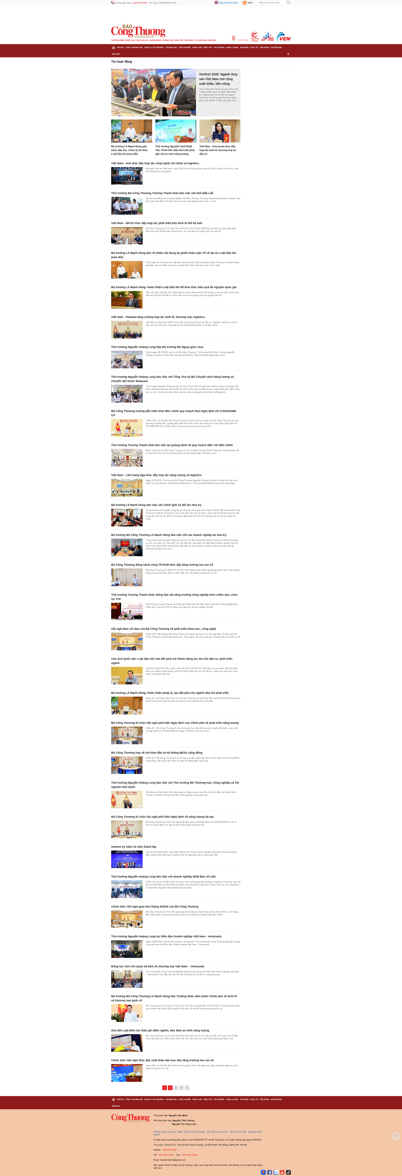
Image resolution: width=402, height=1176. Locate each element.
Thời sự (120, 47)
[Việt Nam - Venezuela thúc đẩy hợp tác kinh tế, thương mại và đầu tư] (219, 131)
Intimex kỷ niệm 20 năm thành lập (133, 846)
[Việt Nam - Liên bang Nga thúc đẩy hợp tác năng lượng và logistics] (127, 488)
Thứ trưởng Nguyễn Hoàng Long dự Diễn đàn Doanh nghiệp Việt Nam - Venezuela (166, 936)
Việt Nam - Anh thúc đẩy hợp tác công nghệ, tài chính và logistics (155, 163)
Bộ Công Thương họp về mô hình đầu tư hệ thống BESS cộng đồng (156, 752)
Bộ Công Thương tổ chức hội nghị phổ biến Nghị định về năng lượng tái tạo (162, 816)
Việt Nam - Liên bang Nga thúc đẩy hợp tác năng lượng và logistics (156, 475)
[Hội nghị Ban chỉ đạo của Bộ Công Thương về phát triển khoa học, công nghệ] (127, 641)
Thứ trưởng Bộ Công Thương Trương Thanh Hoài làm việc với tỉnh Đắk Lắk (162, 193)
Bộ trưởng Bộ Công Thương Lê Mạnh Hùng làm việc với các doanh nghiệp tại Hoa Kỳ (168, 535)
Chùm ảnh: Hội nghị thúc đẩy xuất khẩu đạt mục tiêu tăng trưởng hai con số (162, 1060)
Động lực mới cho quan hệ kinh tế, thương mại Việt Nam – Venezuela (157, 966)
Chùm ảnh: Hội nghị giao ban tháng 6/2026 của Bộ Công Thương (154, 906)
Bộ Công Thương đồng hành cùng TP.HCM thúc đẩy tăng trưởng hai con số (162, 564)
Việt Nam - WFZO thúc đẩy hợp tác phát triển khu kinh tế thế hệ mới (156, 223)
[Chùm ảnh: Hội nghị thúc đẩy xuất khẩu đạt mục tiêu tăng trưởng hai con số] (127, 1073)
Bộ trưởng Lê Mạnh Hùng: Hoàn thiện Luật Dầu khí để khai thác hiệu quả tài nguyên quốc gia (173, 287)
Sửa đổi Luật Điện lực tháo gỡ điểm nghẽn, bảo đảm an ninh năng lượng (160, 1030)
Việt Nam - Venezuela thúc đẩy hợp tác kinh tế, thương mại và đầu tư (217, 150)
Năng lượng (232, 47)
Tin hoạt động (121, 61)
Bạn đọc (116, 54)
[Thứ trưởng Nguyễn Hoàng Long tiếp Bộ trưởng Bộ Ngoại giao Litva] (127, 360)
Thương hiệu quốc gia (123, 40)
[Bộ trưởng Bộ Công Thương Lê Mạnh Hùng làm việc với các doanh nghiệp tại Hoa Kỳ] (127, 547)
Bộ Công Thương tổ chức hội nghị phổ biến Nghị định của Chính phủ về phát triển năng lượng (175, 722)
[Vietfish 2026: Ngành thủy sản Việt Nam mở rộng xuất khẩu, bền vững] (153, 93)
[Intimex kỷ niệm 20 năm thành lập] (127, 859)
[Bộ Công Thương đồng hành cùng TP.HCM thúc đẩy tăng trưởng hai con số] (127, 577)
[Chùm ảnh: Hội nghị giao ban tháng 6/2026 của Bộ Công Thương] (127, 919)
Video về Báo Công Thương (191, 1131)
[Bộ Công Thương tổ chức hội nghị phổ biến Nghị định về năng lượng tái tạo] (127, 829)
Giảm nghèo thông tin (161, 40)
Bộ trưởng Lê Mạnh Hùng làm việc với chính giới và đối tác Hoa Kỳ (156, 505)
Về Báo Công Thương (164, 1131)
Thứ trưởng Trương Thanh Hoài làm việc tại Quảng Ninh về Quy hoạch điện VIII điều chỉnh (172, 445)
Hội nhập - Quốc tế (249, 47)
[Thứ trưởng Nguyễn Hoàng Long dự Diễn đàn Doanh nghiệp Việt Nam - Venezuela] (127, 949)
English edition (227, 3)
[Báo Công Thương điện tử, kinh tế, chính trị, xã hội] (138, 30)
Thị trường (219, 47)
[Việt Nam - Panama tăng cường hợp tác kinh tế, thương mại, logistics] (127, 330)
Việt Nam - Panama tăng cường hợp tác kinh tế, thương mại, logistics (158, 317)
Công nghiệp (184, 47)
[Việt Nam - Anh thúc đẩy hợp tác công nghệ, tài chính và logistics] (127, 176)
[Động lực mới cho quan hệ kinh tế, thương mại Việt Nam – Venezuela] (127, 979)
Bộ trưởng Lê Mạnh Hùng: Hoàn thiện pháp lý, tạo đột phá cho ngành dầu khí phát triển (170, 692)
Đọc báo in (142, 40)
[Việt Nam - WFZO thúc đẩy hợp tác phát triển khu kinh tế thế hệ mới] (127, 236)
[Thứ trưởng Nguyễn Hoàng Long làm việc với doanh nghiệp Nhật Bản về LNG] (127, 889)
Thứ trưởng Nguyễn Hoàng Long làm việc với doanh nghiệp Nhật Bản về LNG (163, 876)
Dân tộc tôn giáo (184, 40)
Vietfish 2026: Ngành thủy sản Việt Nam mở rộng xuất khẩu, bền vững (218, 79)
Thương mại (171, 47)
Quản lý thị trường (154, 47)
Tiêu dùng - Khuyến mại (271, 47)
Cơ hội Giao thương (205, 40)
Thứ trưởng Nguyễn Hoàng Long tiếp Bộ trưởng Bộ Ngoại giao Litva (157, 347)
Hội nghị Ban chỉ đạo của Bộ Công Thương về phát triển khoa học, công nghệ (163, 628)
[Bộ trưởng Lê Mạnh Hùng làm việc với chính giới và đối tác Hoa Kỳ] (127, 517)
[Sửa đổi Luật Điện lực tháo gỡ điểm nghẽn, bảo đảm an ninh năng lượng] (127, 1043)
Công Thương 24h (134, 47)
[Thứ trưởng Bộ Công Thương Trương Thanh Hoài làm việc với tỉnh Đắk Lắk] (127, 206)
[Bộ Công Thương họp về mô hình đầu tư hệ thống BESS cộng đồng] (127, 765)
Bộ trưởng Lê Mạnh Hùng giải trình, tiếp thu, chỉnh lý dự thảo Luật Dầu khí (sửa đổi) (129, 150)
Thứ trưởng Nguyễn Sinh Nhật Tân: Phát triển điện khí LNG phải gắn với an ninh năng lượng (175, 150)
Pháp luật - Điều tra (202, 47)
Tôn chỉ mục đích (238, 1131)
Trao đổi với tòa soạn (217, 1131)
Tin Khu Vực (242, 40)
